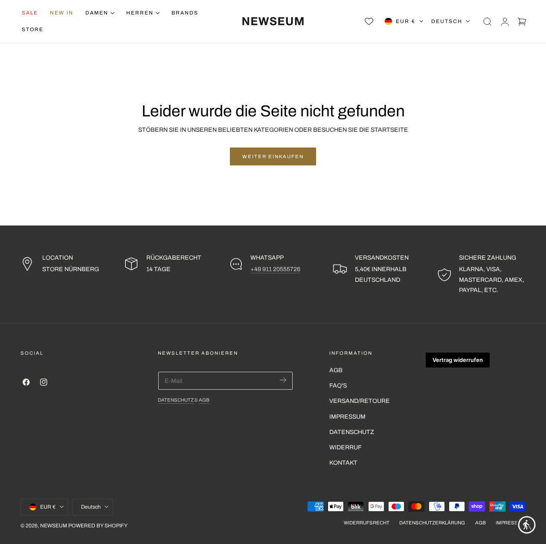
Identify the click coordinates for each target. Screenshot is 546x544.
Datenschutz (176, 399)
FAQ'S (338, 386)
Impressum (347, 417)
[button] (487, 21)
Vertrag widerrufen (458, 359)
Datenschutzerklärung (432, 522)
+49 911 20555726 (275, 269)
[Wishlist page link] (369, 21)
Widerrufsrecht (366, 522)
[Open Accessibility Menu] (526, 524)
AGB (204, 399)
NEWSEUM (53, 526)
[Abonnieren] (283, 380)
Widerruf (345, 447)
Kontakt (343, 463)
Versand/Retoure (359, 401)
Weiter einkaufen (273, 156)
